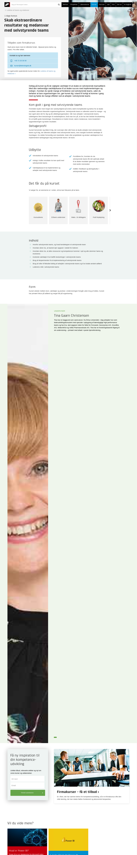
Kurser (94, 4)
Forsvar (102, 4)
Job (108, 4)
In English (127, 4)
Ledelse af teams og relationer (17, 10)
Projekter (74, 4)
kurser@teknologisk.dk (22, 66)
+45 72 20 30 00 (20, 61)
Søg (59, 4)
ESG (113, 4)
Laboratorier (84, 4)
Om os (119, 4)
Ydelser (65, 4)
